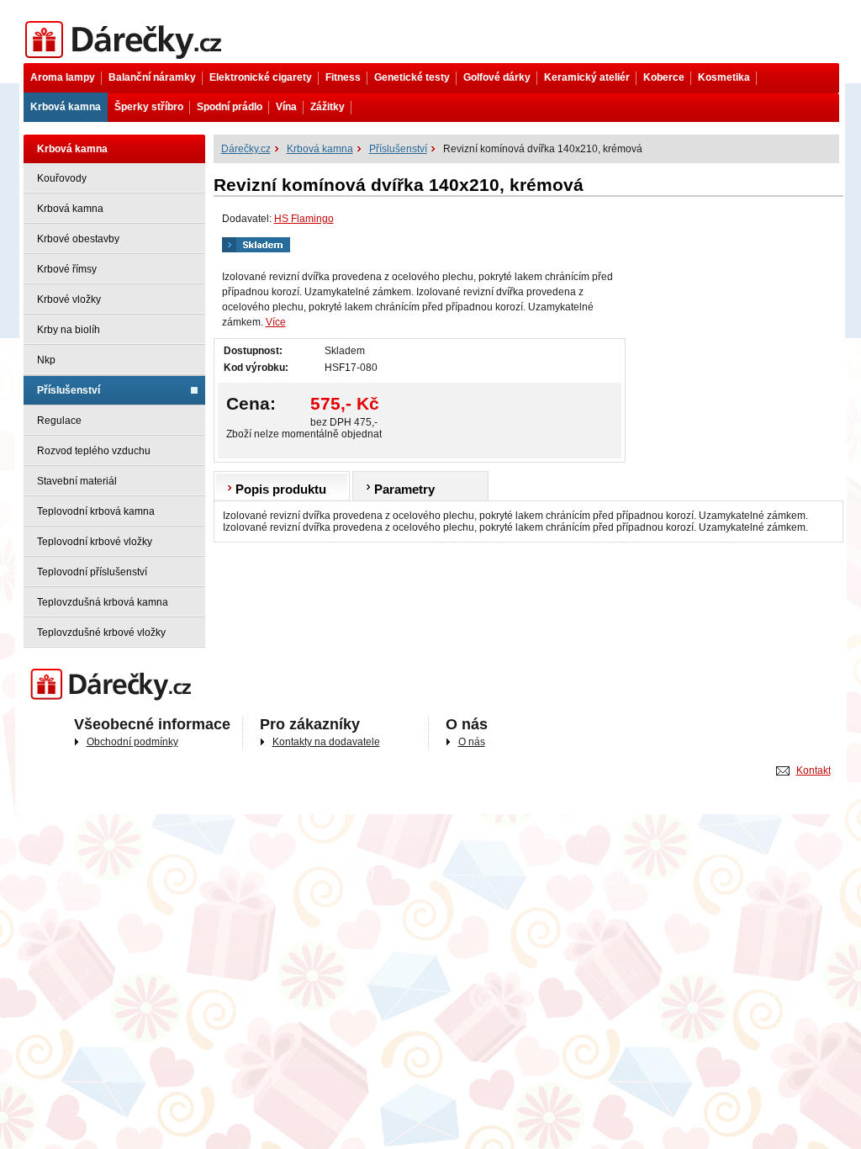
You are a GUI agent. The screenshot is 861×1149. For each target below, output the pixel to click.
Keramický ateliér (587, 77)
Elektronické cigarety (260, 77)
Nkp (46, 360)
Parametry (404, 489)
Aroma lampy (62, 77)
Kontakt (813, 770)
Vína (286, 107)
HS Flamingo (304, 219)
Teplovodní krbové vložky (94, 542)
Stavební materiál (77, 481)
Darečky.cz (48, 670)
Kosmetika (724, 77)
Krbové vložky (69, 299)
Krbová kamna (65, 107)
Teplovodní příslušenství (92, 572)
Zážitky (327, 107)
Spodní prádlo (229, 107)
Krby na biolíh (68, 330)
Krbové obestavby (78, 239)
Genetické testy (412, 77)
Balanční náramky (152, 77)
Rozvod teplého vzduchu (94, 451)
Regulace (59, 420)
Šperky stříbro (148, 107)
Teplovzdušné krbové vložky (101, 632)
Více (276, 322)
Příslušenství (68, 390)
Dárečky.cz (48, 23)
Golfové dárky (497, 77)
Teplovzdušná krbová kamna (102, 602)
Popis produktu (280, 489)
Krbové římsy (67, 269)
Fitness (343, 77)
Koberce (663, 77)
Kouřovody (62, 178)
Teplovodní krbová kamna (96, 511)
